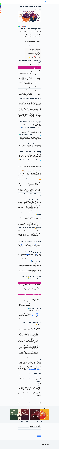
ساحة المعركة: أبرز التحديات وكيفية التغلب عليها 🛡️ (35, 52)
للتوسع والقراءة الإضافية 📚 (37, 56)
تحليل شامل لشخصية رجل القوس (34, 313)
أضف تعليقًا (39, 430)
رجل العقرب (36, 244)
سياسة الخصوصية (48, 444)
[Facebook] (19, 26)
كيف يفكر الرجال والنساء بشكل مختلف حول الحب (34, 369)
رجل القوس (37, 254)
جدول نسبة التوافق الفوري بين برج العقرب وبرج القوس (34, 49)
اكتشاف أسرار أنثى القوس (35, 314)
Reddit (35, 269)
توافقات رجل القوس (36, 315)
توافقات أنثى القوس (31, 315)
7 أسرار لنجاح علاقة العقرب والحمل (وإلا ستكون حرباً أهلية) (43, 421)
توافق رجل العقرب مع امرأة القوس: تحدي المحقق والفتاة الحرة (34, 53)
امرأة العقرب (27, 254)
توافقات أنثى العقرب (31, 318)
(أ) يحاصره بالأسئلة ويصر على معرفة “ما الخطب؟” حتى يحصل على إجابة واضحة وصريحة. (31, 36)
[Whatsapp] (18, 26)
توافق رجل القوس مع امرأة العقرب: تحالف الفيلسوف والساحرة (34, 54)
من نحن (40, 444)
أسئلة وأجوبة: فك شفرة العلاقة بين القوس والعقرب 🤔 (34, 57)
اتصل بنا (45, 444)
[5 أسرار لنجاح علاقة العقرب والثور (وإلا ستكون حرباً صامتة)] (19, 414)
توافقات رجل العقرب (36, 318)
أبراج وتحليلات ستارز (45, 1)
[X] (21, 26)
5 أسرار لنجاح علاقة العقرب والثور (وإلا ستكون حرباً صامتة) (23, 421)
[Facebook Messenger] (25, 26)
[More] (27, 26)
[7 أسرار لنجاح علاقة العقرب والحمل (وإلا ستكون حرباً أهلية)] (39, 414)
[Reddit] (24, 26)
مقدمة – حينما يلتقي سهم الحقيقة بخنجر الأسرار (35, 50)
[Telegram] (23, 26)
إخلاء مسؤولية (43, 444)
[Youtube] (0, 10)
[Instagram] (22, 26)
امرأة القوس (21, 244)
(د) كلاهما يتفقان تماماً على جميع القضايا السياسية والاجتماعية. (33, 45)
